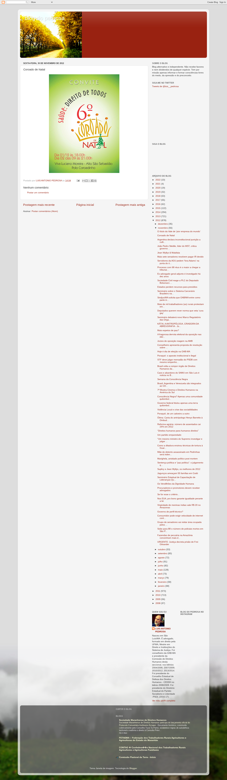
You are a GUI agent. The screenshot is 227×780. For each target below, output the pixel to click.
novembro (163, 228)
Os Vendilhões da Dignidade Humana (175, 484)
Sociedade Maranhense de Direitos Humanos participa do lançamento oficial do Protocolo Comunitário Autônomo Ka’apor (154, 723)
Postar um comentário (38, 192)
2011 (158, 591)
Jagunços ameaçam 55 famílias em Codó (177, 473)
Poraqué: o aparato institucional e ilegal (176, 356)
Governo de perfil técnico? (170, 512)
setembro (163, 553)
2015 (158, 208)
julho (160, 561)
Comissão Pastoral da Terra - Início (137, 757)
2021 (158, 184)
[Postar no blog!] (86, 180)
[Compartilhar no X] (89, 180)
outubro (162, 549)
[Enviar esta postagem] (78, 180)
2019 (158, 192)
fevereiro (162, 582)
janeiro (161, 586)
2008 (158, 603)
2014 (158, 212)
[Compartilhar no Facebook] (92, 180)
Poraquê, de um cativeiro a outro (173, 414)
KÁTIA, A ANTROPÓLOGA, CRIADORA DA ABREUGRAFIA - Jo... (178, 325)
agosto (161, 557)
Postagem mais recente (39, 204)
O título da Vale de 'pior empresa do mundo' (178, 231)
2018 (158, 196)
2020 (158, 188)
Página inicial (85, 204)
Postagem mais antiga (130, 204)
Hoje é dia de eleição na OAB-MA (173, 351)
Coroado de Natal (166, 235)
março (161, 578)
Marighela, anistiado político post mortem (177, 459)
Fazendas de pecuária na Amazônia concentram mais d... (175, 536)
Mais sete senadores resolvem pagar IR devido (180, 257)
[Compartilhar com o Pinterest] (95, 180)
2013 (158, 216)
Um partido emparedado (169, 435)
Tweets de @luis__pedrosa (165, 86)
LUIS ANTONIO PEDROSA (163, 630)
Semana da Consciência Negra (172, 379)
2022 (158, 180)
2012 (158, 220)
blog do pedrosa (45, 18)
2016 (158, 204)
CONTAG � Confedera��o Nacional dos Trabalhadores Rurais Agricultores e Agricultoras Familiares (152, 748)
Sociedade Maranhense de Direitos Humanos (142, 720)
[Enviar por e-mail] (83, 180)
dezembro (163, 224)
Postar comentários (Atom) (45, 211)
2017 (158, 200)
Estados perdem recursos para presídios (177, 287)
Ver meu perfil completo (163, 701)
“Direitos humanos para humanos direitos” (178, 431)
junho (161, 565)
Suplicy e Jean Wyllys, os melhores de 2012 (178, 469)
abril (160, 574)
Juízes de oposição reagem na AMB (175, 341)
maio (160, 570)
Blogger (133, 768)
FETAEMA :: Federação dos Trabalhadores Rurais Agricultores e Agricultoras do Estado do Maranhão (152, 739)
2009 (158, 599)
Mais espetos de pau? (168, 330)
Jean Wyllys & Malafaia (168, 253)
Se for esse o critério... (168, 494)
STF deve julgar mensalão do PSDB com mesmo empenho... (177, 361)
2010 (158, 595)
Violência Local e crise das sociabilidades (177, 409)
